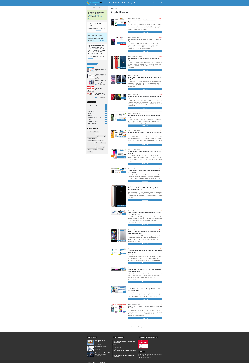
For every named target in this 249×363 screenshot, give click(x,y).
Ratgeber (90, 115)
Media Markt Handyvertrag (92, 140)
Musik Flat (101, 140)
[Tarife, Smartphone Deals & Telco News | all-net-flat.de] (94, 3)
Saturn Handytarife (91, 147)
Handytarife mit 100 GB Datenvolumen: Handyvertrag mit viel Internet (102, 342)
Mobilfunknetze (92, 123)
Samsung (89, 144)
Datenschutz (102, 362)
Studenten (95, 149)
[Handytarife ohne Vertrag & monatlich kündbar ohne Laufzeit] (90, 348)
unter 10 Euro (90, 151)
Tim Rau (130, 267)
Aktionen (90, 109)
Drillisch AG (96, 131)
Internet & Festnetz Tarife (94, 117)
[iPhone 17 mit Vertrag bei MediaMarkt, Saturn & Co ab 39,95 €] (90, 76)
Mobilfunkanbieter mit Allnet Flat (96, 107)
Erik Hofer (130, 210)
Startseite (114, 8)
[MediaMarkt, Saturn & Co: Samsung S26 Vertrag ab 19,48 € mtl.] (90, 69)
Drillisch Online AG (91, 133)
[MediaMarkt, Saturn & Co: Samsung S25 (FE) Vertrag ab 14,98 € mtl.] (90, 82)
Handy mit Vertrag (127, 2)
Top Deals (92, 64)
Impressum (97, 362)
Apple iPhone (90, 131)
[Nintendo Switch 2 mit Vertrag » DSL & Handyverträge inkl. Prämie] (90, 89)
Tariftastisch (100, 149)
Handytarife (116, 2)
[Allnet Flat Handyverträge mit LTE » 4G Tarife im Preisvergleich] (90, 354)
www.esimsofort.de (143, 357)
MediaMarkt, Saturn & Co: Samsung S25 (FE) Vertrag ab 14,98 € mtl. (100, 82)
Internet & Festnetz (145, 2)
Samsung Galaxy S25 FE (94, 15)
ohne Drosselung (91, 142)
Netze (135, 2)
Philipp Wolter (131, 18)
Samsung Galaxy (96, 144)
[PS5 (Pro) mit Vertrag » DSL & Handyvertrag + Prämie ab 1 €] (90, 94)
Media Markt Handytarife (92, 138)
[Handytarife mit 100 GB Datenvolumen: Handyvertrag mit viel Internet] (90, 342)
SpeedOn (89, 149)
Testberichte (91, 113)
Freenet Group (102, 136)
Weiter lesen (145, 32)
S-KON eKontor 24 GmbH (100, 142)
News (89, 119)
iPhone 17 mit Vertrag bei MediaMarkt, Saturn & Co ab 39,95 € (100, 76)
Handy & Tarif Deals (93, 121)
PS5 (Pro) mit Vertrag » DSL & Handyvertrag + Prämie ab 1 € (100, 95)
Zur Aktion (98, 30)
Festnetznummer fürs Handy (93, 136)
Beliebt (102, 64)
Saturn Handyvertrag (100, 147)
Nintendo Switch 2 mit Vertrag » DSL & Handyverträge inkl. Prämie (101, 88)
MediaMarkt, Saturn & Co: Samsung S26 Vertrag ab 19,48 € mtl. (100, 69)
